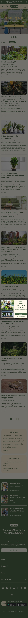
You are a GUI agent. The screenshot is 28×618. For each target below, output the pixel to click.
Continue (20, 314)
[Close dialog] (26, 300)
